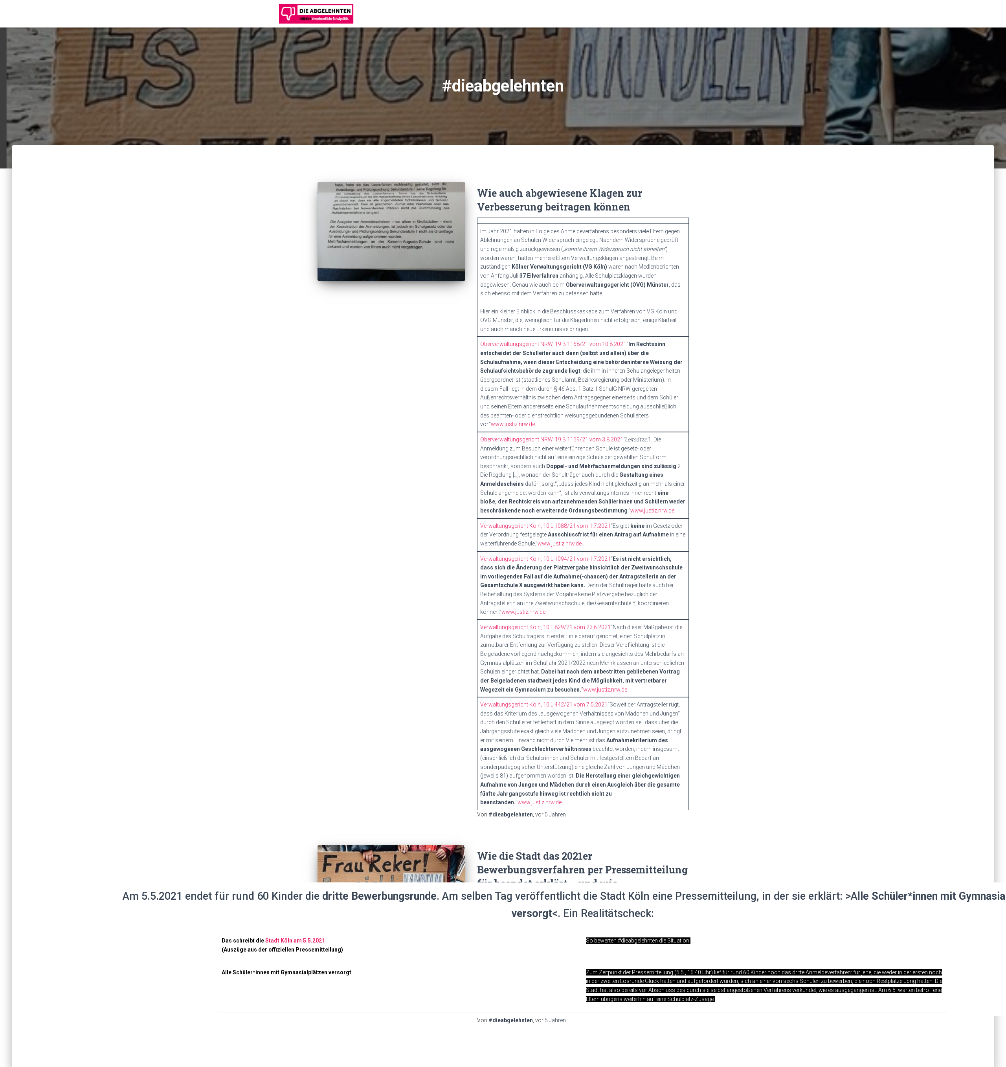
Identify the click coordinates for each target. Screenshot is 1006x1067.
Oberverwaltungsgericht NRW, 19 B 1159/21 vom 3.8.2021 (551, 439)
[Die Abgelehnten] (316, 14)
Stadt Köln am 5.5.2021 (295, 940)
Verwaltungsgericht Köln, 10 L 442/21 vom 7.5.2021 (544, 704)
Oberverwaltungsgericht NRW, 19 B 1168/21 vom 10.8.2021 (553, 344)
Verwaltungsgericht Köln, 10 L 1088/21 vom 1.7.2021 (545, 526)
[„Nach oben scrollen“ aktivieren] (990, 1051)
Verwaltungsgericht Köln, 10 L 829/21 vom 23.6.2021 (545, 627)
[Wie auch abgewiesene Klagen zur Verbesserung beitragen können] (391, 231)
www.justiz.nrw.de (513, 424)
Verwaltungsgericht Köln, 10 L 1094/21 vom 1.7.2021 (545, 559)
